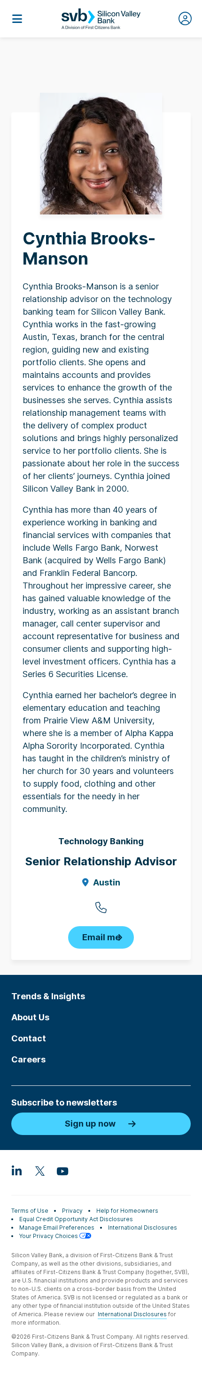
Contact (28, 1038)
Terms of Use (29, 1210)
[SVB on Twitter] (39, 1170)
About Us (30, 1017)
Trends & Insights (48, 996)
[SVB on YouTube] (62, 1170)
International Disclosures (142, 1227)
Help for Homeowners (127, 1210)
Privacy (72, 1210)
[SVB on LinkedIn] (17, 1170)
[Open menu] (17, 19)
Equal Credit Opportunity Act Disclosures (76, 1219)
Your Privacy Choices (49, 1235)
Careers (28, 1059)
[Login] (185, 19)
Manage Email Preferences (56, 1227)
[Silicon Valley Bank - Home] (101, 19)
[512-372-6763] (101, 907)
